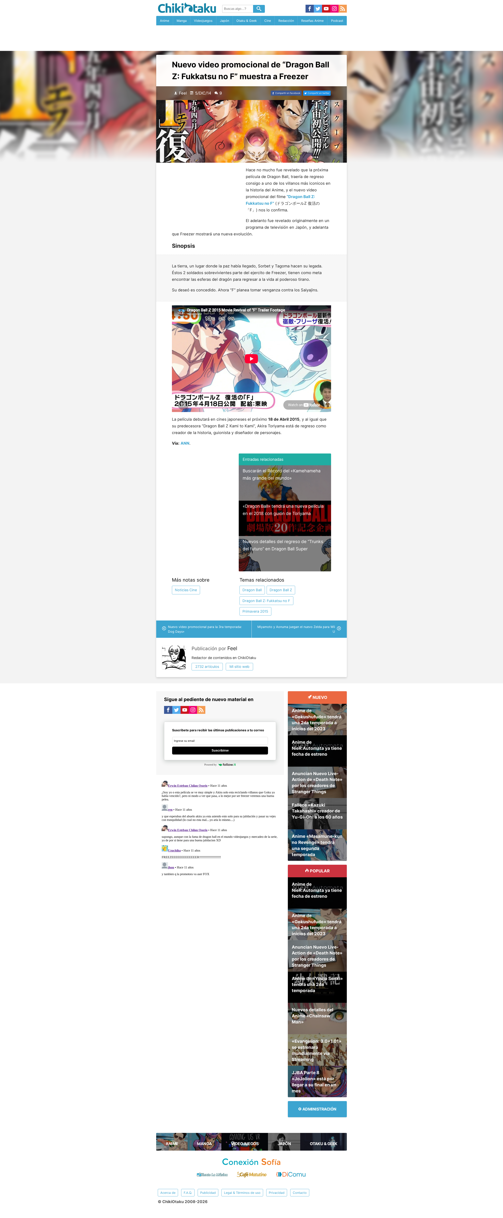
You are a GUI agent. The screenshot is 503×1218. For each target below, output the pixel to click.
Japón (224, 21)
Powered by (210, 764)
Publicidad (208, 1193)
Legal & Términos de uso (242, 1193)
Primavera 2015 (255, 611)
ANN (185, 443)
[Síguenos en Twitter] (318, 9)
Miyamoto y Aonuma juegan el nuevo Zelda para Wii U (296, 629)
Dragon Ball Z (281, 590)
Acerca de (167, 1193)
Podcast (337, 21)
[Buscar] (259, 9)
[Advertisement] (251, 38)
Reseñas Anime (312, 21)
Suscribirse (220, 750)
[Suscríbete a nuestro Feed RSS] (343, 9)
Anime (164, 21)
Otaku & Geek (246, 21)
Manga (182, 21)
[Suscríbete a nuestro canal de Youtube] (326, 9)
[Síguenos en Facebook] (310, 9)
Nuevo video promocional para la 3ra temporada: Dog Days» (205, 629)
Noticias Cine (186, 590)
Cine (267, 21)
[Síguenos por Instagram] (334, 9)
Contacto (300, 1193)
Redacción (286, 21)
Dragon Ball (252, 590)
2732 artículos (207, 667)
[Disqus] (220, 828)
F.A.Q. (188, 1193)
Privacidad (277, 1193)
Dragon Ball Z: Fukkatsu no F (266, 601)
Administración (318, 1109)
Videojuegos (203, 21)
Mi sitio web (239, 667)
